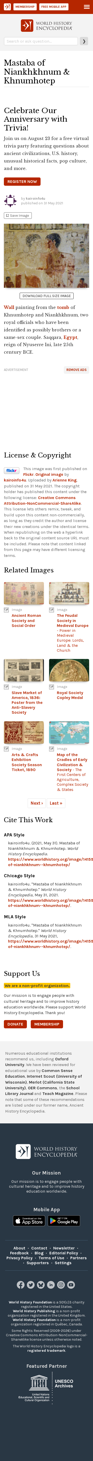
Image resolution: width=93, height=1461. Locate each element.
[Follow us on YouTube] (71, 1287)
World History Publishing (34, 1311)
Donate (15, 1024)
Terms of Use (51, 1257)
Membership (25, 7)
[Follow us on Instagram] (61, 1287)
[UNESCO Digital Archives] (46, 1387)
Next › (36, 803)
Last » (56, 803)
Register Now (22, 181)
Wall (9, 307)
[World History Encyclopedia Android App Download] (64, 1221)
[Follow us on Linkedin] (51, 1287)
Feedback (19, 1252)
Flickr (28, 474)
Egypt (70, 337)
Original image (49, 474)
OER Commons (42, 1087)
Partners (78, 1257)
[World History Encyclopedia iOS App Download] (29, 1221)
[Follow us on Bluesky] (41, 1287)
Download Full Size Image (46, 296)
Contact (39, 1248)
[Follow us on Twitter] (31, 1287)
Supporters (38, 1262)
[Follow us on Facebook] (21, 1287)
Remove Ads (76, 370)
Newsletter (64, 1248)
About (19, 1248)
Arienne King (64, 480)
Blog (39, 1252)
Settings (63, 1262)
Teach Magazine (57, 1093)
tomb (63, 307)
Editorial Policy (63, 1252)
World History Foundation (30, 1302)
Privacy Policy (19, 1257)
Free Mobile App (53, 7)
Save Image (17, 215)
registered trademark (46, 1350)
